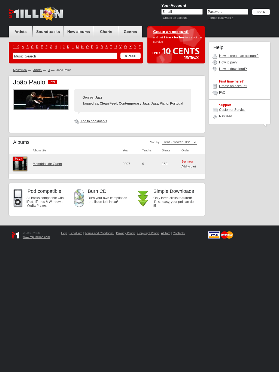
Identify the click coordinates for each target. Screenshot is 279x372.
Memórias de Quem (47, 164)
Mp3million (20, 70)
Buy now (187, 161)
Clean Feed (108, 103)
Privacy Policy (125, 233)
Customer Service (232, 110)
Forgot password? (220, 17)
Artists (37, 70)
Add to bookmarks (93, 121)
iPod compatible (43, 191)
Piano (164, 103)
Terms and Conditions (99, 233)
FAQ (222, 92)
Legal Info (75, 233)
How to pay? (228, 62)
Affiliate (165, 233)
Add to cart (188, 166)
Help (64, 233)
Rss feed (225, 116)
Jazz (98, 97)
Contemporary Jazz (134, 103)
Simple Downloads (173, 191)
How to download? (233, 69)
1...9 (16, 47)
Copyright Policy (148, 233)
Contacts (179, 233)
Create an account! (175, 17)
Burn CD (97, 191)
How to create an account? (239, 56)
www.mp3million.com (36, 237)
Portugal (176, 103)
